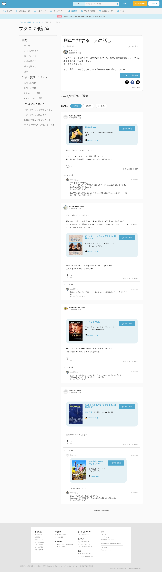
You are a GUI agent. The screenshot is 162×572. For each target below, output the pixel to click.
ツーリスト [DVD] (92, 322)
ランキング (38, 534)
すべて (27, 46)
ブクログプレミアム (84, 544)
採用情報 (90, 566)
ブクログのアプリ (83, 541)
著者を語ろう (30, 66)
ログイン (154, 3)
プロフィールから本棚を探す (64, 544)
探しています (30, 56)
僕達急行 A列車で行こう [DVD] (97, 462)
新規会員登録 (140, 3)
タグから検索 (59, 537)
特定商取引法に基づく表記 (36, 566)
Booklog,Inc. (125, 568)
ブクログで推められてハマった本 (39, 125)
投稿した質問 (30, 83)
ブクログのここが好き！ (35, 115)
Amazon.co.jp (92, 140)
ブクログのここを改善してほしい (39, 109)
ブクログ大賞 (39, 544)
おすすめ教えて (31, 51)
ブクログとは (125, 3)
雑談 (26, 71)
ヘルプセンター (105, 537)
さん (73, 51)
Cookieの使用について (54, 566)
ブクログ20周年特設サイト (86, 556)
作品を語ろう (30, 61)
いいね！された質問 (33, 98)
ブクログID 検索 (60, 546)
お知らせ (103, 534)
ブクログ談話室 (40, 542)
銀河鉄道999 (90, 127)
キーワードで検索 (60, 534)
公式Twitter (104, 547)
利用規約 (23, 566)
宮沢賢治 (88, 412)
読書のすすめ (39, 549)
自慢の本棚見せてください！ (37, 120)
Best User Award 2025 (85, 554)
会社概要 (83, 566)
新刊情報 (37, 537)
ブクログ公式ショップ (85, 546)
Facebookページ (106, 550)
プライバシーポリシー (71, 566)
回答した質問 (30, 88)
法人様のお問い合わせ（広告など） (112, 543)
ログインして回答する (130, 75)
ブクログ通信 (39, 547)
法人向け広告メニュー (108, 539)
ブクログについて (83, 534)
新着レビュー (39, 539)
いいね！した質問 (32, 93)
